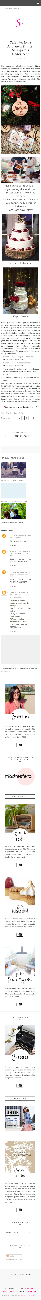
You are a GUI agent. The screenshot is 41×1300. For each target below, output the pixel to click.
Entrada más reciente (21, 432)
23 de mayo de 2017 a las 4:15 (19, 593)
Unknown (14, 536)
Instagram (10, 359)
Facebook (19, 359)
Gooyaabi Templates (28, 1295)
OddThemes (31, 1291)
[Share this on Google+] (26, 418)
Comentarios (12, 1260)
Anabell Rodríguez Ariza (19, 552)
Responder (13, 545)
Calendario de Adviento (14, 413)
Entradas (11, 1256)
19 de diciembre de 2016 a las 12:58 (20, 537)
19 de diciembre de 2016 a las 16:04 (20, 553)
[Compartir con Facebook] (13, 418)
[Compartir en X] (20, 418)
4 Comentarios (20, 58)
